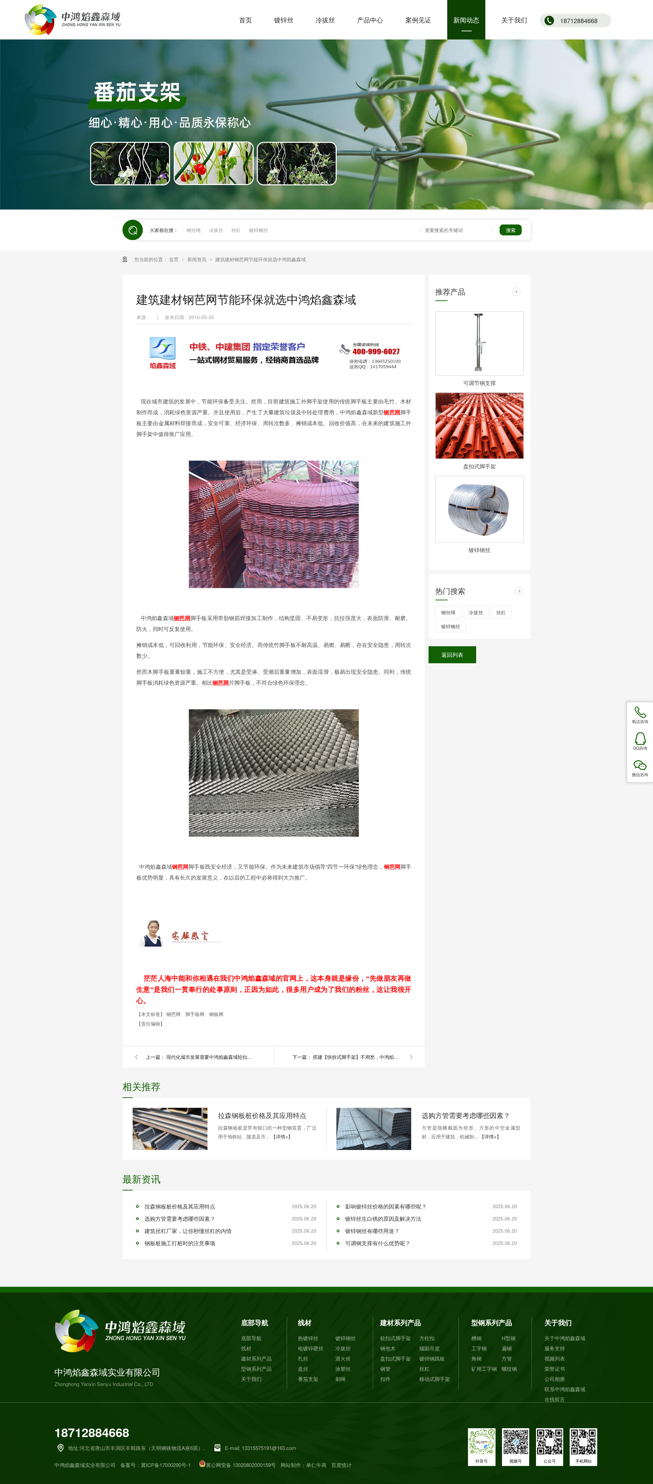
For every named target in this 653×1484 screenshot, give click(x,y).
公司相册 (555, 1378)
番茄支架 (308, 1378)
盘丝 (303, 1368)
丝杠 (236, 230)
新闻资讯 (197, 259)
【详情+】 (282, 1136)
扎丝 (303, 1358)
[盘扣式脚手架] (479, 426)
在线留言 (555, 1399)
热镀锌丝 (308, 1337)
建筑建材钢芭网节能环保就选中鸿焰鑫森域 (260, 259)
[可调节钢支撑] (479, 343)
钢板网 (216, 1014)
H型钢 (509, 1337)
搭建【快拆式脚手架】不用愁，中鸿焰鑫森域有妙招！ (357, 1056)
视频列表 (555, 1358)
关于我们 (251, 1378)
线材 (246, 1348)
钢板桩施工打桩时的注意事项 (180, 1243)
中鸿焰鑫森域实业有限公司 (107, 1376)
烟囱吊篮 (429, 1348)
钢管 (385, 1368)
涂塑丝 (343, 1368)
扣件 (385, 1378)
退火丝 (343, 1358)
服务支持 (555, 1348)
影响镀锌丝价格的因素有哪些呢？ (386, 1206)
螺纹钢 (509, 1368)
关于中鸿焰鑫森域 (565, 1337)
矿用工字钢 (484, 1368)
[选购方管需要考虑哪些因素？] (373, 1129)
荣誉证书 (555, 1368)
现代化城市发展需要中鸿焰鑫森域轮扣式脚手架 (210, 1056)
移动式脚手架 (434, 1378)
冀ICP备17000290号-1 (166, 1464)
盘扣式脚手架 (479, 466)
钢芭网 (392, 866)
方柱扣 (427, 1337)
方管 (507, 1358)
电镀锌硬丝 (310, 1348)
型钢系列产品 (256, 1368)
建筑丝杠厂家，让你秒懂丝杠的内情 (188, 1231)
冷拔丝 (216, 230)
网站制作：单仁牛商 (303, 1464)
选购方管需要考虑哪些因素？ (466, 1115)
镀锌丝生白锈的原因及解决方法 (383, 1218)
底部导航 (254, 1322)
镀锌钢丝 (258, 230)
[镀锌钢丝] (479, 509)
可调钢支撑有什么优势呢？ (378, 1243)
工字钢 (479, 1348)
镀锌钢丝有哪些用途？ (372, 1231)
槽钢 (476, 1337)
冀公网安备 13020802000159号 (241, 1464)
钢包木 (388, 1348)
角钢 (476, 1358)
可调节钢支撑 (479, 383)
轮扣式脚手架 (395, 1337)
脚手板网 (195, 1014)
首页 (174, 259)
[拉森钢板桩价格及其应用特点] (170, 1129)
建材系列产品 (256, 1358)
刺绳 (340, 1378)
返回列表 (452, 654)
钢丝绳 (193, 230)
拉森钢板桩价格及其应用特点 (262, 1115)
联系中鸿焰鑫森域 (565, 1389)
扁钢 (507, 1348)
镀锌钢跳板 (432, 1358)
